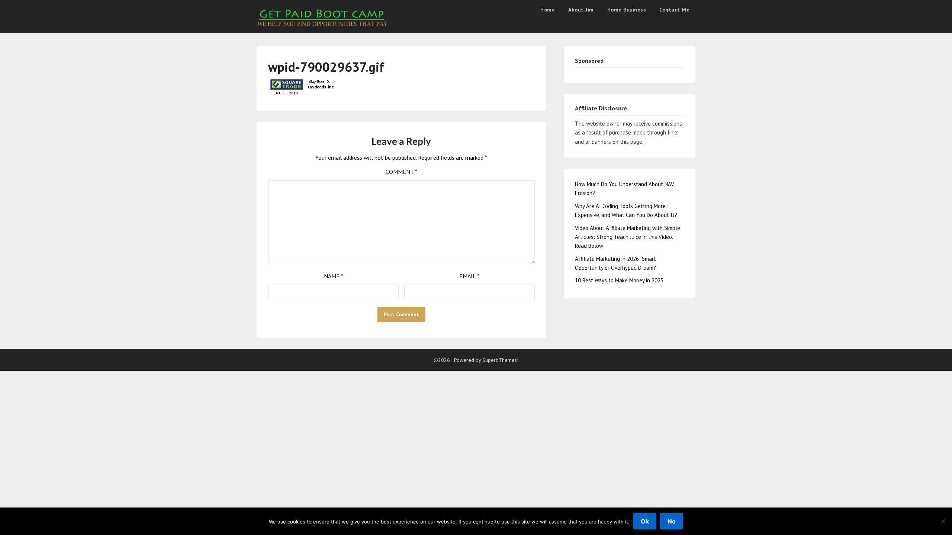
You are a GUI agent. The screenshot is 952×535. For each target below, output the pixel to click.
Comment (401, 171)
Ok (645, 521)
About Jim (581, 9)
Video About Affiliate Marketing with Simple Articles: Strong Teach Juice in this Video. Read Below (627, 237)
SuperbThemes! (500, 360)
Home (547, 9)
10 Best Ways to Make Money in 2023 (619, 280)
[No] (942, 521)
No (672, 521)
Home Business (626, 9)
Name (333, 276)
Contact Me (674, 9)
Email (469, 276)
